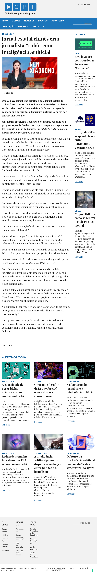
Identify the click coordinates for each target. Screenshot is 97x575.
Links (46, 570)
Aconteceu (58, 21)
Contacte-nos (84, 5)
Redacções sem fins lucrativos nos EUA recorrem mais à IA (14, 460)
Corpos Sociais (5, 546)
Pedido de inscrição (19, 545)
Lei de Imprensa (33, 548)
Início (5, 21)
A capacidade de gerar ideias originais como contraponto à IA (13, 390)
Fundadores (20, 530)
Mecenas (23, 26)
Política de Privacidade (54, 568)
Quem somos (4, 530)
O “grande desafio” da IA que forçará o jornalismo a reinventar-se (46, 390)
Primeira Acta (5, 540)
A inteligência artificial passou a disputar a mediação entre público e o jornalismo (47, 464)
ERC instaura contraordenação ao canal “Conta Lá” (84, 62)
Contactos (38, 26)
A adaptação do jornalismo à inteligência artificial (80, 388)
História (5, 535)
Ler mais (79, 104)
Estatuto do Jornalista (34, 555)
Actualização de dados (19, 553)
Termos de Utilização (79, 568)
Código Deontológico (33, 541)
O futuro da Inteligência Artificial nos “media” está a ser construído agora (81, 462)
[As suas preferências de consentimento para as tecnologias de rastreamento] (92, 570)
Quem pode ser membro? (20, 537)
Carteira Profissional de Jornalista (34, 532)
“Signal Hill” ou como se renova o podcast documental (85, 219)
